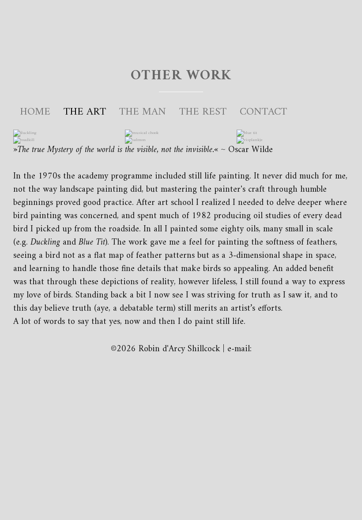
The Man (142, 112)
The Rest (202, 112)
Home (35, 112)
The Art (85, 112)
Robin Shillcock (181, 29)
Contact (263, 112)
